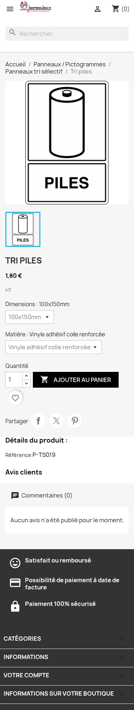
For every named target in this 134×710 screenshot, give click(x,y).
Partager (38, 421)
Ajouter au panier (75, 379)
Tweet (56, 421)
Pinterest (75, 421)
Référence (18, 455)
